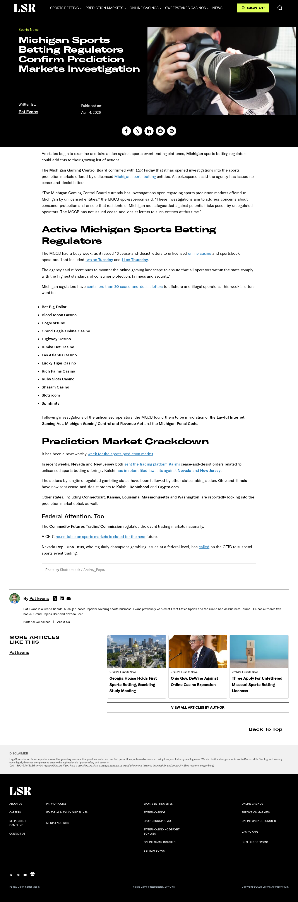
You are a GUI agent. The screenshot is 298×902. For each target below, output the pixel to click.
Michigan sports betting (135, 176)
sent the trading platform (152, 464)
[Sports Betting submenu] (81, 8)
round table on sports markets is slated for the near (101, 536)
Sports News (29, 29)
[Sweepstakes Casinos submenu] (208, 8)
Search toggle (280, 8)
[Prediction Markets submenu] (125, 8)
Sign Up (255, 8)
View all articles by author (197, 707)
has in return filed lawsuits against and (168, 470)
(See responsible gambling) (199, 765)
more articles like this (34, 639)
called (204, 547)
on (135, 259)
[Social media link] (126, 131)
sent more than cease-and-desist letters (125, 286)
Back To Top (265, 729)
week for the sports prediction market (120, 454)
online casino (199, 253)
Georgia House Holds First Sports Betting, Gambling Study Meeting (133, 684)
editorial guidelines (36, 622)
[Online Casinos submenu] (160, 8)
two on (99, 259)
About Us (63, 622)
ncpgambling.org (53, 765)
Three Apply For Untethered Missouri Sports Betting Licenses (257, 684)
